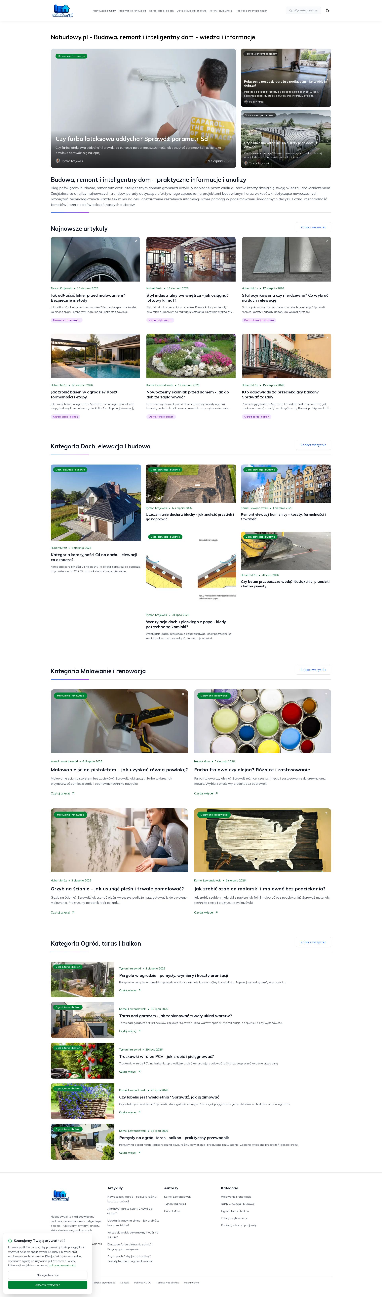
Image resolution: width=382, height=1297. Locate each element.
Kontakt (124, 1282)
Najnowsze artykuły (104, 10)
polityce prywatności (62, 1265)
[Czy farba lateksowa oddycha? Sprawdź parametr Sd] (143, 108)
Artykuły (115, 1188)
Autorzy (171, 1188)
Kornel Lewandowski (159, 385)
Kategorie (229, 1188)
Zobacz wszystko (313, 227)
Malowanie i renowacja (132, 10)
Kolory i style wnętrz (221, 10)
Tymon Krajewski (61, 288)
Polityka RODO (142, 1282)
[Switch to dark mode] (327, 10)
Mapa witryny (191, 1282)
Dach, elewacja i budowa (191, 10)
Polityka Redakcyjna (167, 1282)
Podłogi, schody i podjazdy (251, 10)
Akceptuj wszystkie (47, 1285)
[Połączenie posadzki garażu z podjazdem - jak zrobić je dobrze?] (286, 78)
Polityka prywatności (104, 1282)
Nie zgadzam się (48, 1275)
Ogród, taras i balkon (161, 10)
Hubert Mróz (154, 288)
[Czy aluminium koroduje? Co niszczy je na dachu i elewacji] (286, 139)
